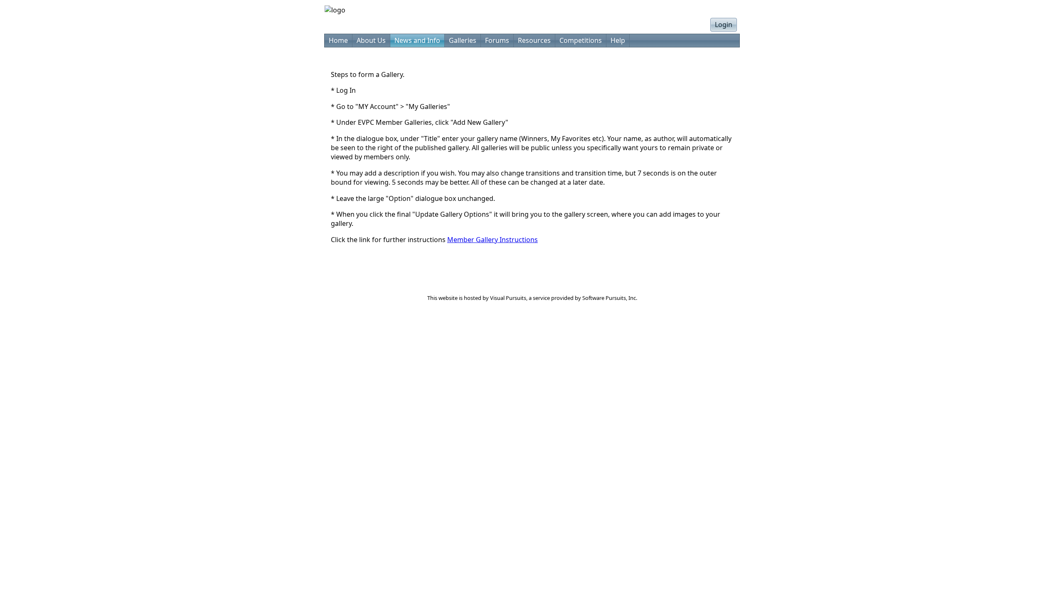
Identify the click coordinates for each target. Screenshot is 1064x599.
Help (618, 40)
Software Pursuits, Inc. (609, 298)
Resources (534, 40)
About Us (371, 40)
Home (338, 40)
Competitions (580, 40)
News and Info (417, 40)
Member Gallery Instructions (492, 239)
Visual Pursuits (508, 298)
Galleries (462, 40)
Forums (497, 40)
